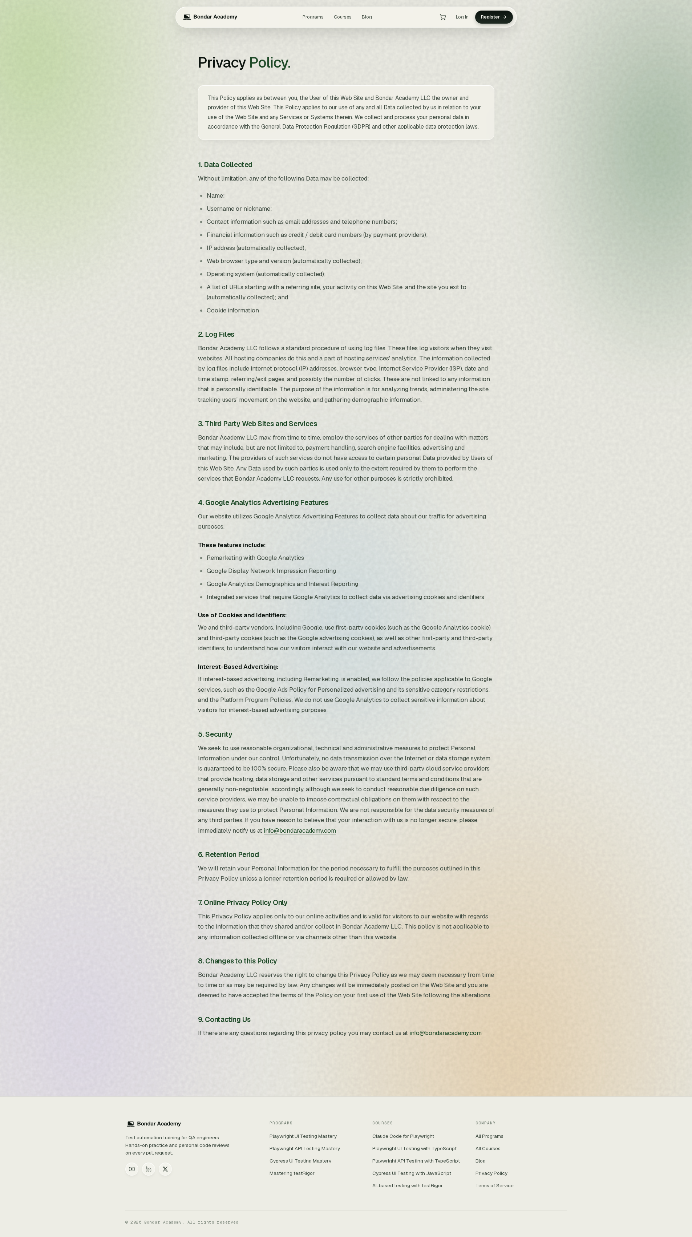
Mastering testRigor (292, 1173)
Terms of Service (495, 1185)
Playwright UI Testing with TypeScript (414, 1148)
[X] (165, 1169)
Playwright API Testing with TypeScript (416, 1160)
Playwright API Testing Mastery (305, 1148)
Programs (313, 17)
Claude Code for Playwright (403, 1136)
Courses (343, 17)
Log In (462, 17)
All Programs (489, 1136)
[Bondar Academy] (210, 17)
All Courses (488, 1148)
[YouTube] (131, 1169)
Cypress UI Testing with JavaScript (411, 1173)
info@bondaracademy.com (300, 830)
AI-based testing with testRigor (407, 1185)
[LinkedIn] (148, 1169)
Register (490, 17)
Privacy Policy (491, 1173)
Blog (367, 17)
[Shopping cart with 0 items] (442, 17)
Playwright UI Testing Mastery (303, 1136)
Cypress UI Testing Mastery (300, 1160)
